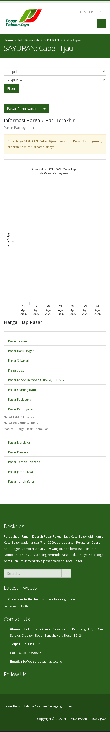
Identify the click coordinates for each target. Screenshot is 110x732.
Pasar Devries (17, 452)
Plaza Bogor (16, 370)
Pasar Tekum (17, 341)
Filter (11, 88)
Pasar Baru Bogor (20, 351)
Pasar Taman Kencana (23, 462)
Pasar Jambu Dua (20, 471)
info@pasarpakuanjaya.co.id (41, 661)
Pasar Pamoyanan (22, 108)
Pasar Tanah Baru (20, 481)
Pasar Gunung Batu (21, 390)
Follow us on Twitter (17, 606)
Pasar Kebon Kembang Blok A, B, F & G (35, 380)
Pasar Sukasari (18, 360)
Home (8, 40)
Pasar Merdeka (18, 442)
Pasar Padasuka (19, 399)
